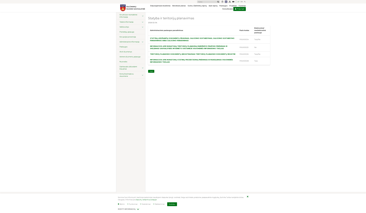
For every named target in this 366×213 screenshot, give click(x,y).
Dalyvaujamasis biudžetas (160, 6)
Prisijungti (240, 9)
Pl (245, 2)
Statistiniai (146, 204)
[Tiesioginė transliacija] (232, 2)
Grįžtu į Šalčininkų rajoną (197, 6)
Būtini (122, 204)
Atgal (151, 71)
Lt (238, 2)
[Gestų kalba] (222, 2)
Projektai (233, 6)
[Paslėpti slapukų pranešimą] (247, 197)
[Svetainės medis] (230, 2)
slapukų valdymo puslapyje (146, 200)
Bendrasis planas (179, 6)
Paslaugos (223, 6)
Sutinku (172, 204)
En (242, 2)
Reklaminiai (160, 204)
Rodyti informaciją (126, 209)
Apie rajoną (213, 6)
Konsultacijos (227, 9)
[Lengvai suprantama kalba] (226, 2)
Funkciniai (133, 204)
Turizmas (242, 6)
